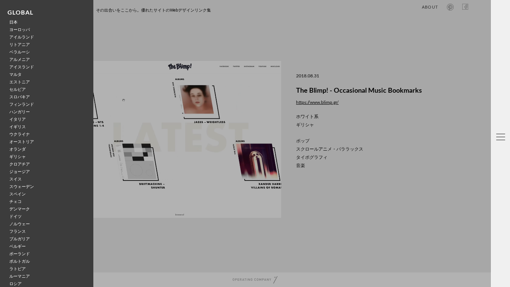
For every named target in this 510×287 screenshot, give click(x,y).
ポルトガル (19, 261)
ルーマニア (19, 276)
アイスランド (21, 67)
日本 (13, 22)
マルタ (15, 74)
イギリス (17, 127)
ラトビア (17, 269)
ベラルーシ (19, 52)
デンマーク (19, 209)
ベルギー (17, 246)
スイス (15, 179)
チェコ (15, 202)
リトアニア (19, 45)
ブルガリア (19, 239)
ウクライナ (19, 134)
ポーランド (19, 254)
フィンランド (21, 104)
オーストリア (21, 142)
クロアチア (19, 164)
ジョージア (19, 172)
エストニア (19, 82)
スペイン (17, 194)
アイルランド (21, 37)
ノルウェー (19, 224)
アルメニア (19, 60)
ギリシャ (17, 157)
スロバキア (19, 97)
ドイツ (15, 217)
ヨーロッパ (19, 30)
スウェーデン (21, 187)
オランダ (17, 149)
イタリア (17, 119)
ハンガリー (19, 112)
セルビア (17, 89)
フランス (17, 231)
